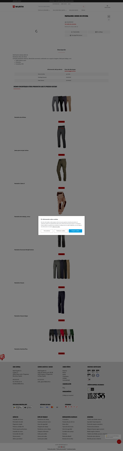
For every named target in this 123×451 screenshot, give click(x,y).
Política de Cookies (56, 226)
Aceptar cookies (75, 230)
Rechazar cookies (61, 230)
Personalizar (47, 230)
